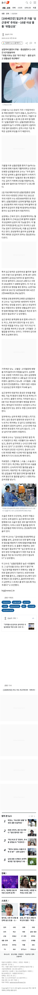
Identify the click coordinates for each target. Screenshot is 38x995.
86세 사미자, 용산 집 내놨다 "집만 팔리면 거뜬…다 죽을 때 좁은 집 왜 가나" (17, 832)
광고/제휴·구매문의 (17, 954)
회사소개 (6, 954)
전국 (4, 932)
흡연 (23, 606)
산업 (4, 936)
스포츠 (4, 900)
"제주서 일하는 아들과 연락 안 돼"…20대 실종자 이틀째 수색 (17, 852)
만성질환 (31, 606)
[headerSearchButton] (27, 2)
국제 (33, 927)
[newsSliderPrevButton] (29, 816)
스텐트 (5, 606)
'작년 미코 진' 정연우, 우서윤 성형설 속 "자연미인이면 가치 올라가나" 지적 (17, 842)
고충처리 (19, 957)
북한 (23, 932)
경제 (23, 927)
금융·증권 (33, 932)
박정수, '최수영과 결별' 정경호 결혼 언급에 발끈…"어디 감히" (17, 823)
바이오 (33, 936)
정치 (4, 927)
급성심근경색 (14, 606)
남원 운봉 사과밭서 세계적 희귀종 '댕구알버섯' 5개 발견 (17, 861)
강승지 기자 (9, 34)
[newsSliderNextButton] (34, 816)
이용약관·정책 (29, 954)
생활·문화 (5, 941)
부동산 (14, 936)
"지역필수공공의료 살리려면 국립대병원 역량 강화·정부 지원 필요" (15, 625)
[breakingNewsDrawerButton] (31, 2)
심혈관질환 (16, 602)
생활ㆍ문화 (5, 14)
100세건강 (6, 602)
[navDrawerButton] (34, 2)
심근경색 (26, 602)
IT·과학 (23, 936)
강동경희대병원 (8, 610)
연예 (3, 873)
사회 (14, 927)
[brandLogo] (5, 2)
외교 (14, 932)
